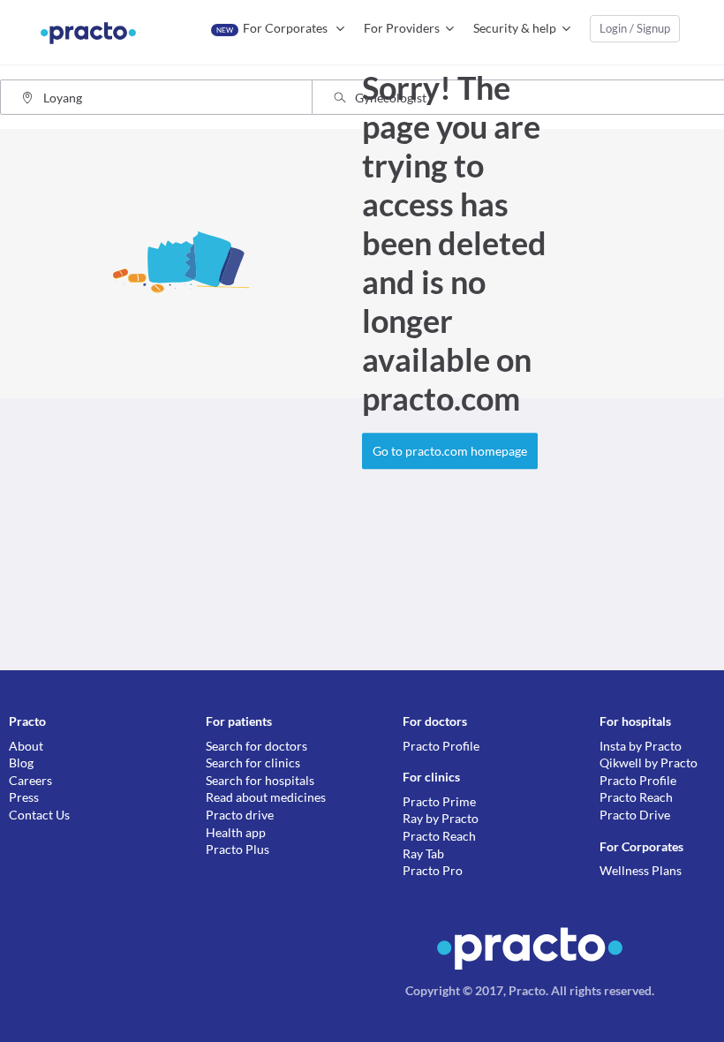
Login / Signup (635, 28)
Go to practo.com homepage (450, 450)
